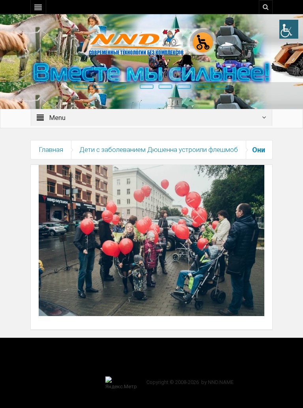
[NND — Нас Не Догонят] (151, 41)
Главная (51, 149)
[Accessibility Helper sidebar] (288, 29)
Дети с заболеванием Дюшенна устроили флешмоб (158, 149)
